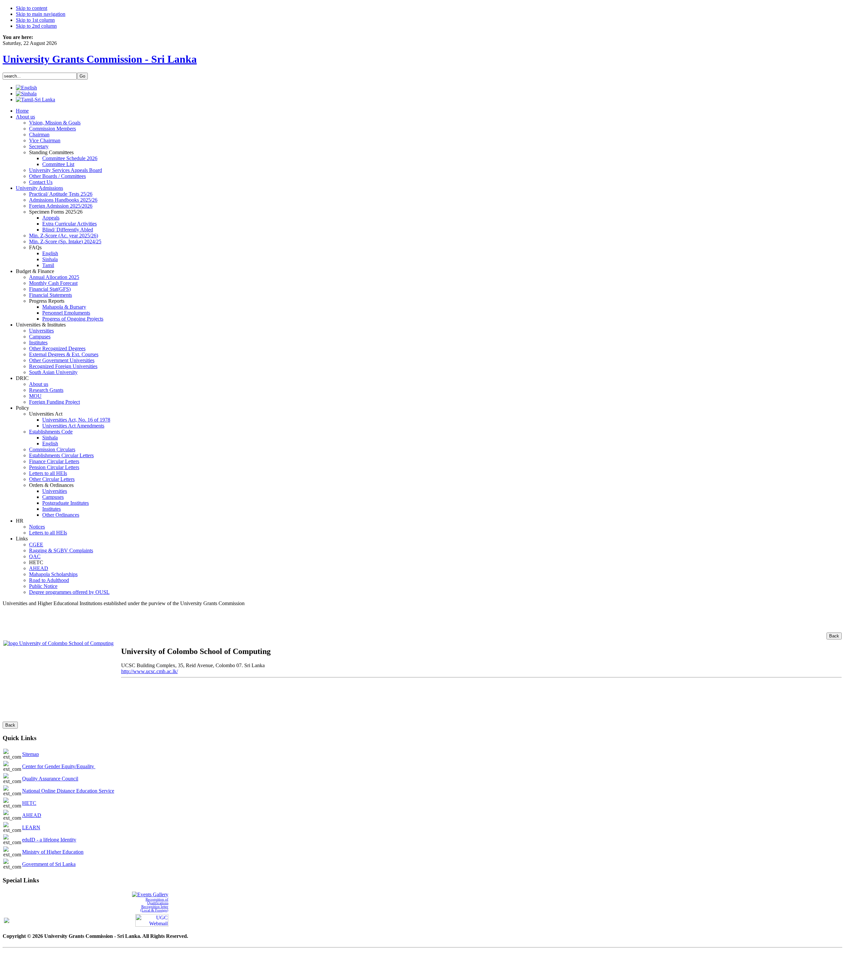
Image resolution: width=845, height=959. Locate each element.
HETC (29, 803)
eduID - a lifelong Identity (49, 839)
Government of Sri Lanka (49, 864)
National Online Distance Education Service (68, 791)
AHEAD (31, 815)
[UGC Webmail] (151, 919)
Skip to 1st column (35, 20)
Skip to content (31, 8)
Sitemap (30, 754)
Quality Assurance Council (50, 778)
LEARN (31, 827)
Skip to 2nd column (36, 26)
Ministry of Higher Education (53, 852)
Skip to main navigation (40, 14)
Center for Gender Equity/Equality (58, 766)
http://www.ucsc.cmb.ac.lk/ (149, 671)
